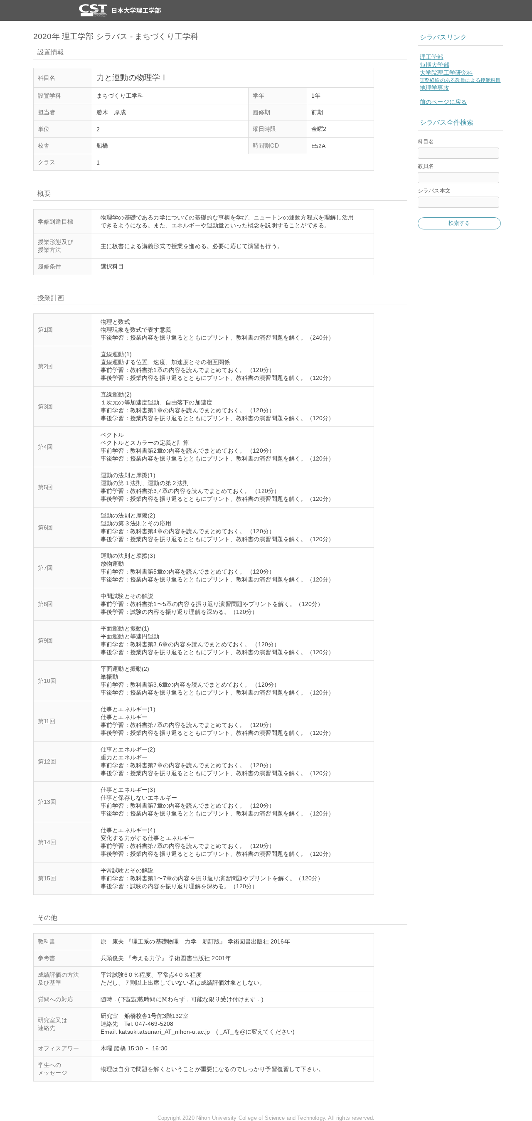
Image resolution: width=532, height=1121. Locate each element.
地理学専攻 (434, 87)
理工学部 (431, 57)
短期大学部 (434, 65)
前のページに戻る (443, 102)
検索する (459, 223)
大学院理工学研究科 (446, 72)
